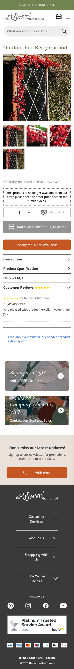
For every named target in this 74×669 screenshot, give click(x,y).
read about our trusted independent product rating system (39, 339)
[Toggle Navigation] (68, 16)
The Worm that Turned (41, 663)
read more (53, 182)
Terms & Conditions (31, 658)
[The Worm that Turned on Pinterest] (10, 605)
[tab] (37, 259)
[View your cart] (59, 16)
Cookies (51, 658)
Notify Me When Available (37, 245)
